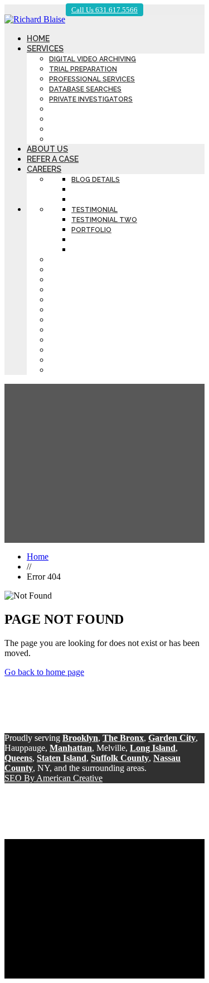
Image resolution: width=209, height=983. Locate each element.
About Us (47, 148)
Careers (44, 169)
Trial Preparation (83, 69)
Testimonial (94, 210)
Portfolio (91, 230)
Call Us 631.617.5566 (104, 10)
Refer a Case (53, 159)
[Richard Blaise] (34, 19)
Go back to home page (44, 672)
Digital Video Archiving (92, 59)
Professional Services (92, 79)
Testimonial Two (104, 220)
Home (38, 38)
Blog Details (95, 180)
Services (45, 48)
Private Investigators (91, 99)
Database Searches (85, 89)
